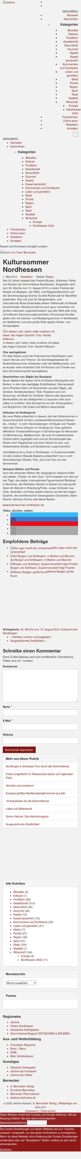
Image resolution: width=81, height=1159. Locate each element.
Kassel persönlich (72, 58)
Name (7, 706)
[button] (70, 11)
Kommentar (10, 666)
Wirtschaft (72, 102)
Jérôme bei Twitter (21, 1075)
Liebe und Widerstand (19, 809)
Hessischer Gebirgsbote (24, 1030)
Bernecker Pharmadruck (24, 1094)
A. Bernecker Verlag (22, 1086)
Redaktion (72, 124)
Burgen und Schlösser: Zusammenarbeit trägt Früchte (42, 568)
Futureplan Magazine (23, 1045)
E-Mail (7, 720)
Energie (73, 105)
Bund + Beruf (18, 1048)
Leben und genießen (71, 73)
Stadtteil (73, 98)
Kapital (74, 53)
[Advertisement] (40, 603)
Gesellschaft (70, 41)
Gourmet (72, 49)
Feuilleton (72, 38)
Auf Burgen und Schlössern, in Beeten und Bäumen (41, 560)
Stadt (75, 94)
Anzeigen (72, 128)
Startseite (72, 15)
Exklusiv (73, 34)
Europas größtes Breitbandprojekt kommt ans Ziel (35, 793)
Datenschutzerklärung (13, 1122)
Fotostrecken (70, 117)
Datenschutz (48, 1111)
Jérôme (14, 1022)
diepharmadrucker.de (23, 1097)
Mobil (75, 79)
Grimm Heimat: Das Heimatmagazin (27, 816)
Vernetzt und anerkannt (20, 785)
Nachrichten (71, 19)
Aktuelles (72, 30)
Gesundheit (71, 45)
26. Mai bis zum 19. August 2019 (40, 629)
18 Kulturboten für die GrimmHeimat (27, 801)
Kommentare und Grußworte (69, 66)
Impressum (32, 1111)
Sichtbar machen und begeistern (32, 637)
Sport (75, 90)
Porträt (74, 83)
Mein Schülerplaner (21, 1056)
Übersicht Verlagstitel (22, 1067)
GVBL (13, 1052)
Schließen (6, 1149)
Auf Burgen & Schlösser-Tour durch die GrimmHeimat (37, 766)
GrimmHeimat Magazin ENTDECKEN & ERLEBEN (40, 1033)
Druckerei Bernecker (22, 1090)
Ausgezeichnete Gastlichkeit (27, 640)
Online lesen (70, 121)
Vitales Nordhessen (21, 1026)
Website (8, 734)
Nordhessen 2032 (74, 111)
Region (74, 87)
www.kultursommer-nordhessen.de (23, 505)
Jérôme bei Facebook (23, 1071)
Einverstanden (36, 1122)
